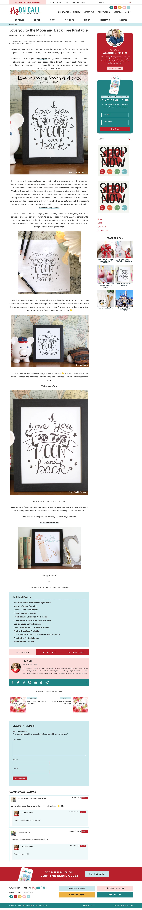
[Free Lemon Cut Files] (105, 306)
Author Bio (22, 652)
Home (52, 2)
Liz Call (24, 813)
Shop (128, 12)
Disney (76, 12)
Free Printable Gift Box (24, 642)
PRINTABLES (104, 12)
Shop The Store (76, 895)
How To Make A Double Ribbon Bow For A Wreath (106, 261)
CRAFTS (45, 691)
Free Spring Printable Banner (27, 638)
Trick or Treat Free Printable (26, 631)
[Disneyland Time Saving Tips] (124, 306)
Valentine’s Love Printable (25, 606)
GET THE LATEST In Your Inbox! (27, 2)
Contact (67, 2)
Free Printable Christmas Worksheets (31, 617)
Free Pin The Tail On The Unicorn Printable (124, 260)
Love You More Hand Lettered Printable (31, 627)
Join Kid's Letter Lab (114, 888)
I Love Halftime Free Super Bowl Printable (32, 620)
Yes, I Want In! (97, 874)
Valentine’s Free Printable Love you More (32, 603)
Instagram (42, 58)
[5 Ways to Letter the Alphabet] (124, 282)
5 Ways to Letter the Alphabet (124, 284)
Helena (21, 832)
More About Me (115, 68)
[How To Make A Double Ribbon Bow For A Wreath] (105, 257)
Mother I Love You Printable (26, 610)
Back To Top (87, 905)
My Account (103, 231)
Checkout (102, 227)
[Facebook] (111, 7)
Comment (17, 740)
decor (50, 691)
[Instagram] (120, 7)
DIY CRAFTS (63, 12)
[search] (130, 2)
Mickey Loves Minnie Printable (27, 624)
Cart (100, 223)
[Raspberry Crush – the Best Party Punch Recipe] (105, 282)
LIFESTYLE (89, 12)
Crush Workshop (37, 181)
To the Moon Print (49, 386)
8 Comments (49, 35)
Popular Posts (76, 652)
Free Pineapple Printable (25, 613)
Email (15, 769)
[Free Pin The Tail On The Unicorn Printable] (124, 257)
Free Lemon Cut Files (105, 308)
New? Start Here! (78, 2)
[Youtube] (124, 7)
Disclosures (43, 905)
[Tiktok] (128, 7)
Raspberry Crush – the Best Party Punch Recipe (106, 285)
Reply (84, 797)
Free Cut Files (114, 895)
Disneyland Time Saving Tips (124, 309)
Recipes (118, 12)
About (59, 2)
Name (15, 760)
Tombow (15, 191)
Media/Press (28, 892)
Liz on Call (24, 11)
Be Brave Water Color (49, 523)
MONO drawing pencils (49, 207)
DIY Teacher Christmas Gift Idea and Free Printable (37, 634)
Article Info (49, 652)
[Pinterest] (115, 7)
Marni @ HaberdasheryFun (31, 798)
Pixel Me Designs (126, 905)
